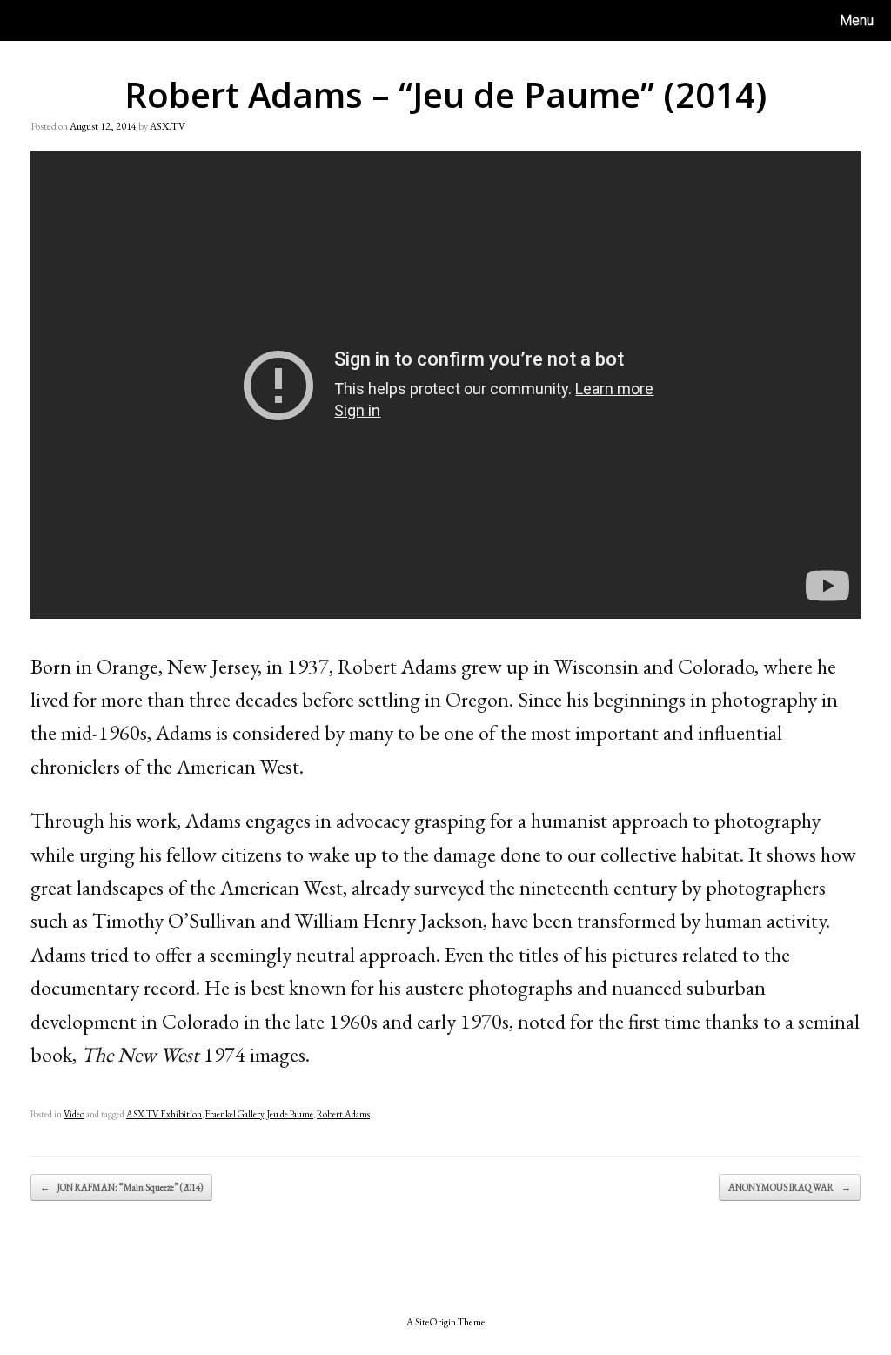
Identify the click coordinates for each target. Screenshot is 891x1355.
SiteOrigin (435, 1321)
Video (74, 1114)
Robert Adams (343, 1114)
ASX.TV (167, 126)
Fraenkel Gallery (234, 1114)
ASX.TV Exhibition (164, 1114)
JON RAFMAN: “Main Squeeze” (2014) (121, 1187)
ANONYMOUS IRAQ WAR (789, 1187)
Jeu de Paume (290, 1114)
